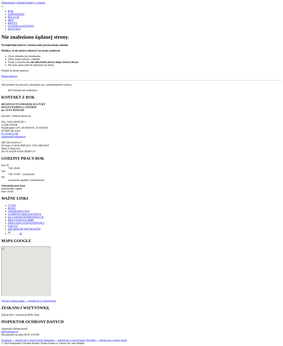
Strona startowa (9, 76)
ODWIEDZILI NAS (19, 211)
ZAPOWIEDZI (16, 14)
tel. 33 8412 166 (9, 133)
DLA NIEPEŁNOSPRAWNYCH (26, 217)
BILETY (12, 23)
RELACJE (13, 17)
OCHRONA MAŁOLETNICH (24, 214)
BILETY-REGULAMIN (21, 220)
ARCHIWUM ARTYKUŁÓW (24, 228)
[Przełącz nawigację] (2, 6)
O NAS (12, 205)
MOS (11, 20)
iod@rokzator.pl (9, 331)
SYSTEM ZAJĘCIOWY (21, 26)
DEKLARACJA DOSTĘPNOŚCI (26, 223)
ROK (11, 11)
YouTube (106, 340)
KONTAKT (14, 29)
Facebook (22, 340)
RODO (12, 208)
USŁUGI (13, 226)
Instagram (64, 340)
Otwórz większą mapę (28, 300)
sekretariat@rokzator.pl (13, 136)
